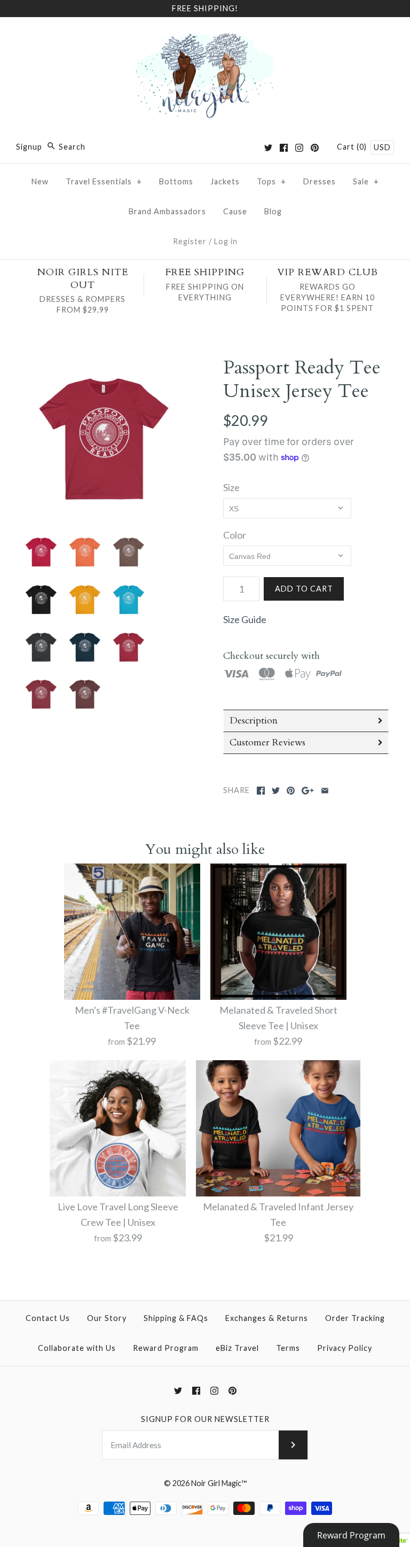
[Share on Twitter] (276, 791)
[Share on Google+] (308, 791)
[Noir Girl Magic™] (205, 35)
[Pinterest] (315, 148)
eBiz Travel (237, 1347)
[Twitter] (268, 148)
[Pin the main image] (291, 791)
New (40, 181)
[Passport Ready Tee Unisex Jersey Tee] (104, 439)
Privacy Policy (344, 1347)
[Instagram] (299, 148)
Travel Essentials (104, 181)
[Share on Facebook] (261, 791)
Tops (271, 181)
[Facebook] (284, 148)
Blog (273, 211)
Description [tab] (254, 720)
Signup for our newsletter (205, 1419)
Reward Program (166, 1347)
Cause (235, 211)
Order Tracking (355, 1318)
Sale (366, 181)
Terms (288, 1347)
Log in (226, 241)
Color (234, 535)
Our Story (107, 1318)
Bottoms (176, 181)
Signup (29, 146)
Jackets (225, 181)
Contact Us (48, 1318)
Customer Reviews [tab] (267, 742)
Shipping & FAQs (176, 1318)
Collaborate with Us (77, 1347)
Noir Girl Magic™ (219, 1483)
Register (190, 241)
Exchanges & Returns (266, 1318)
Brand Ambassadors (167, 211)
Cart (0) (353, 146)
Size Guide (244, 619)
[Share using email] (325, 791)
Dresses (319, 181)
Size (231, 487)
